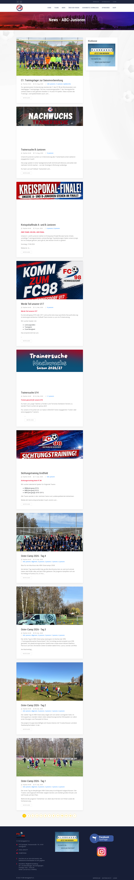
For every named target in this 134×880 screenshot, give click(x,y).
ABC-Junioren (51, 84)
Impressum (96, 1)
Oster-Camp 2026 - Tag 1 (33, 781)
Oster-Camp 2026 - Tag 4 (33, 555)
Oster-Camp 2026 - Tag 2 (33, 705)
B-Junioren (50, 153)
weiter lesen (26, 98)
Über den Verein (73, 8)
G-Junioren (61, 561)
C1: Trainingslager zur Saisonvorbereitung (42, 80)
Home (49, 8)
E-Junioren (48, 561)
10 (62, 816)
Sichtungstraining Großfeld (34, 473)
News (63, 8)
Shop (114, 8)
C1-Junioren (59, 84)
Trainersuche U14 (30, 392)
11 (66, 816)
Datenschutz (106, 1)
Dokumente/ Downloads (90, 8)
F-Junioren (55, 561)
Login (114, 1)
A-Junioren (50, 228)
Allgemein (34, 561)
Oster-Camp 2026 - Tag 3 (33, 629)
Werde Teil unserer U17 (32, 303)
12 (70, 816)
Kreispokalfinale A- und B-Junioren (38, 224)
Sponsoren (105, 8)
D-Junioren (41, 561)
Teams (56, 8)
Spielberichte (67, 84)
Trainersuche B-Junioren (33, 149)
